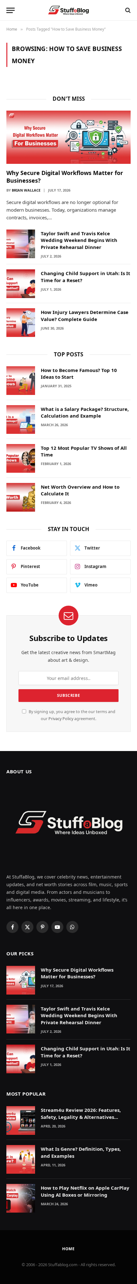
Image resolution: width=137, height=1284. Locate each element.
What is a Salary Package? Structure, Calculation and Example (85, 412)
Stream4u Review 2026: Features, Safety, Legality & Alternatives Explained (81, 1117)
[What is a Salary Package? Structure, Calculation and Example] (20, 419)
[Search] (127, 10)
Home (68, 1248)
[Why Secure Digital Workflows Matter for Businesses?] (68, 137)
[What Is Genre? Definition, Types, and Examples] (20, 1159)
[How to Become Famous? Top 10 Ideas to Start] (20, 380)
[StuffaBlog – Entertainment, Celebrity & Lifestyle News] (68, 10)
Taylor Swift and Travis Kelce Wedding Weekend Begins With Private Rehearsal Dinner (79, 240)
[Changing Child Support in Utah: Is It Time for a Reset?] (20, 283)
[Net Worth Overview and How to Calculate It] (20, 497)
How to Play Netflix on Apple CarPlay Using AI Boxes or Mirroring (85, 1191)
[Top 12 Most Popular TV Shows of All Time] (20, 458)
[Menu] (10, 10)
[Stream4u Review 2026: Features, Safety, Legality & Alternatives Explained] (20, 1120)
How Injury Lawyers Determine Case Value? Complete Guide (84, 315)
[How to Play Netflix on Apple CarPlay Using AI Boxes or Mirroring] (20, 1198)
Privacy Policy (60, 718)
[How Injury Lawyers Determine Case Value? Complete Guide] (20, 322)
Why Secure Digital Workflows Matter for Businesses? (77, 973)
